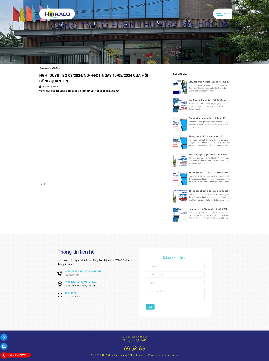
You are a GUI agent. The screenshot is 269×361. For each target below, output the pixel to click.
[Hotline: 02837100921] (4, 355)
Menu (227, 14)
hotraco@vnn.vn (72, 274)
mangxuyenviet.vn (169, 355)
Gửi (150, 306)
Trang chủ (43, 68)
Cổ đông (56, 68)
